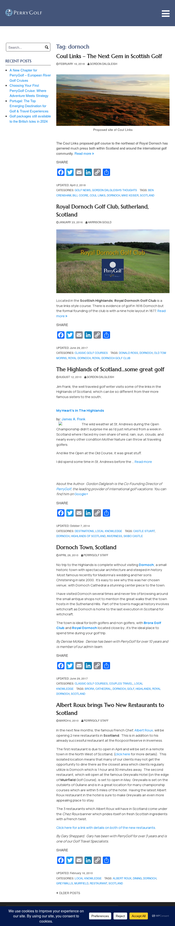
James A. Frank (73, 418)
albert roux (122, 878)
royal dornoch (79, 358)
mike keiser (130, 195)
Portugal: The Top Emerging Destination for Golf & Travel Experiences (29, 105)
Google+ (81, 494)
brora (89, 688)
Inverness (114, 536)
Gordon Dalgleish (103, 64)
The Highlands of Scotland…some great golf (110, 369)
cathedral (103, 688)
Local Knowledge (108, 531)
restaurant (98, 883)
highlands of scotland (88, 536)
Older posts (69, 893)
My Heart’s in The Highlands (80, 410)
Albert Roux (143, 730)
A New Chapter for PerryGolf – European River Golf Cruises (30, 75)
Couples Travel (121, 683)
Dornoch (146, 564)
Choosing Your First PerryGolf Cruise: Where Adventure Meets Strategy (29, 90)
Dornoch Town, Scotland (86, 547)
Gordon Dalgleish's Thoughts (114, 190)
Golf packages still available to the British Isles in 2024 (30, 119)
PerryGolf (63, 489)
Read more (84, 153)
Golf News (83, 190)
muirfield (81, 883)
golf (130, 688)
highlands (143, 688)
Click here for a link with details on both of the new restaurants (105, 827)
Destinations (84, 531)
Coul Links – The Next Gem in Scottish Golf (109, 56)
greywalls (64, 883)
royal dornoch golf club (111, 358)
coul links (98, 195)
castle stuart (144, 531)
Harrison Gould (99, 222)
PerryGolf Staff (95, 555)
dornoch (113, 195)
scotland (147, 195)
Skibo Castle (133, 536)
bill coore (80, 195)
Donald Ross (128, 353)
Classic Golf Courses (91, 353)
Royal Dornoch (84, 627)
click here (122, 754)
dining (137, 878)
